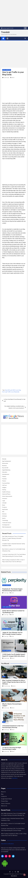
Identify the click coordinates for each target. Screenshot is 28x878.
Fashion (4, 476)
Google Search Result (6, 799)
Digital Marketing (7, 69)
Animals (4, 459)
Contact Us (4, 796)
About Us (3, 791)
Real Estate (5, 509)
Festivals (4, 478)
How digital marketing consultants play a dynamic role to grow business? (14, 407)
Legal (3, 500)
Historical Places (6, 494)
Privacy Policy (4, 801)
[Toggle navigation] (7, 38)
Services (4, 514)
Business (4, 465)
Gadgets (4, 487)
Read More (14, 778)
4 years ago (6, 751)
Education (4, 472)
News (3, 505)
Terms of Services (5, 803)
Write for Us (4, 806)
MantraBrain (14, 876)
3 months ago (7, 686)
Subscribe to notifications (7, 843)
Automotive (5, 463)
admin (12, 77)
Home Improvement (7, 496)
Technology (5, 520)
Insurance (4, 498)
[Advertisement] (14, 55)
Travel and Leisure (6, 522)
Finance (4, 481)
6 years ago (6, 77)
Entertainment (5, 474)
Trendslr (5, 32)
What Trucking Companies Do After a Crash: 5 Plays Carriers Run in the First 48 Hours (14, 682)
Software (4, 516)
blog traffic (7, 390)
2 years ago (6, 707)
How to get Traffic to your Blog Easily (10, 391)
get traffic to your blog (15, 390)
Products (4, 507)
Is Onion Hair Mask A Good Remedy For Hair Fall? (14, 400)
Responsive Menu (25, 28)
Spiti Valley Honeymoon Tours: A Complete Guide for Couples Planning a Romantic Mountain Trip (12, 538)
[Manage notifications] (24, 875)
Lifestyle (4, 503)
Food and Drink (6, 483)
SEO (3, 511)
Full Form (4, 485)
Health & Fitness (6, 492)
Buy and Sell (5, 467)
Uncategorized (5, 524)
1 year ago (6, 592)
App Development (6, 461)
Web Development (6, 527)
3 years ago (6, 658)
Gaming (4, 489)
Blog (2, 794)
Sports (4, 518)
